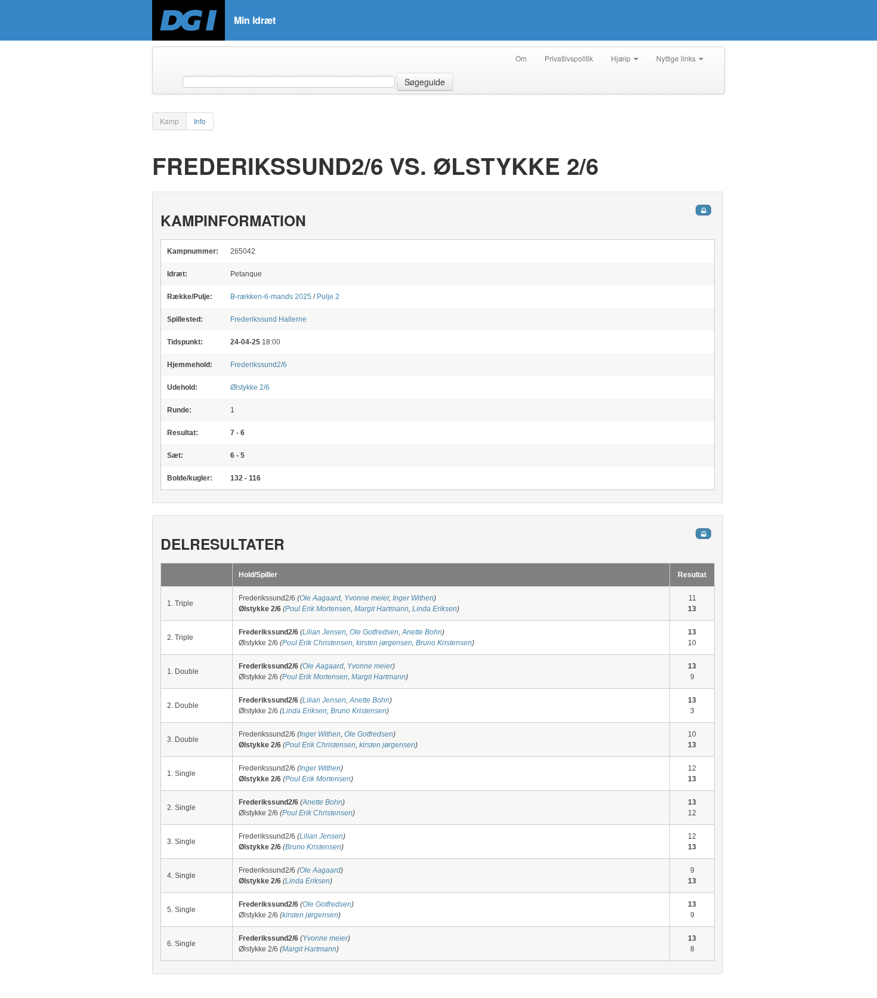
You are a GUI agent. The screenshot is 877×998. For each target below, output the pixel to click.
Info (200, 121)
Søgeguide (424, 82)
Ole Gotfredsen (374, 632)
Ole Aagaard (320, 598)
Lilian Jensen (324, 632)
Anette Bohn (422, 632)
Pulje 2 (328, 296)
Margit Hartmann (381, 609)
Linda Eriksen (434, 609)
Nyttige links (676, 58)
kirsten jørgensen (384, 643)
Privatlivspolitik (569, 58)
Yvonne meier (366, 598)
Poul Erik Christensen (317, 643)
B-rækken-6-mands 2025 (270, 296)
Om (521, 58)
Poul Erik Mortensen (318, 609)
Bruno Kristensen (444, 643)
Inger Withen (413, 598)
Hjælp (621, 58)
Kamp (169, 121)
